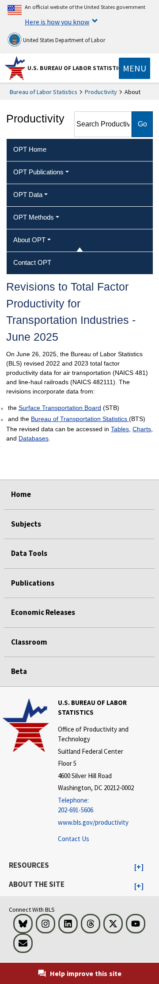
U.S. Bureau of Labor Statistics (76, 68)
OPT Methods (33, 217)
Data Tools (29, 553)
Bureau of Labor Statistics (43, 92)
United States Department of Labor (63, 40)
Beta (19, 671)
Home (21, 494)
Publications (32, 583)
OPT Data (27, 194)
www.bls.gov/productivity (93, 822)
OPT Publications (38, 172)
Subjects (26, 524)
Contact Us (73, 838)
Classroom (29, 642)
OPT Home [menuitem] (29, 149)
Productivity (101, 92)
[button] (139, 867)
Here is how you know (57, 21)
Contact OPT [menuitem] (32, 262)
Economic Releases (43, 612)
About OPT (29, 240)
